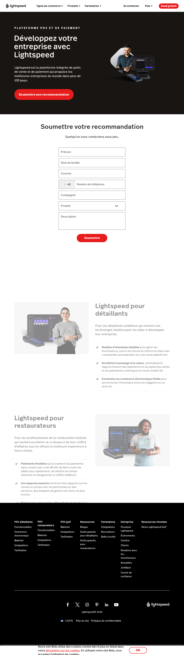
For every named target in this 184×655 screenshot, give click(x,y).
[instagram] (87, 605)
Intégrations (21, 545)
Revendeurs (108, 532)
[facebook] (68, 605)
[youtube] (116, 605)
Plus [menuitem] (147, 6)
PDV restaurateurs (46, 523)
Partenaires (108, 522)
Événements (128, 535)
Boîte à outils (108, 536)
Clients (125, 545)
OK (138, 650)
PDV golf (66, 522)
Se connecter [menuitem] (131, 6)
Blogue (84, 527)
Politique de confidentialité (106, 620)
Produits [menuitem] (73, 6)
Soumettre (92, 238)
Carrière (125, 540)
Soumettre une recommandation (44, 94)
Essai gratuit (169, 6)
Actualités (126, 562)
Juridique (126, 567)
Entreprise (127, 522)
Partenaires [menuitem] (92, 6)
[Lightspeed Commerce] (15, 5)
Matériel (19, 540)
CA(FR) (69, 620)
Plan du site (82, 620)
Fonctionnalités (23, 527)
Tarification (20, 550)
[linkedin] (107, 605)
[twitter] (77, 605)
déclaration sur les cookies (63, 650)
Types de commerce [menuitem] (48, 6)
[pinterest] (97, 605)
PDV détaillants (23, 522)
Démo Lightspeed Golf (153, 527)
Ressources (87, 522)
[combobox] (67, 184)
